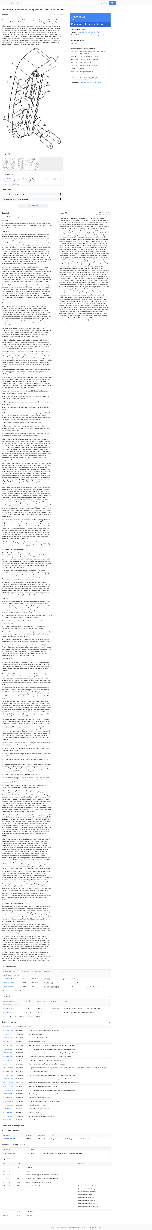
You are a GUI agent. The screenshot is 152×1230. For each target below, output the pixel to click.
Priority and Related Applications (88, 80)
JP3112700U (7, 979)
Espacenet (83, 82)
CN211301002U (8, 1086)
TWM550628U (7, 1109)
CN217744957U (8, 1068)
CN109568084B (8, 1094)
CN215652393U (8, 1075)
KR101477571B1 (8, 1064)
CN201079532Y (7, 1097)
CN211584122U (8, 1101)
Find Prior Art (91, 24)
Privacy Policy (92, 1227)
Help (100, 1227)
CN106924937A (8, 1090)
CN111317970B (8, 1060)
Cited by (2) (89, 78)
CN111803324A (8, 1045)
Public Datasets (74, 1227)
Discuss (98, 82)
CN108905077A (8, 1008)
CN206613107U (8, 1071)
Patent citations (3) (79, 78)
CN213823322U (8, 1030)
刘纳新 (79, 32)
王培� (97, 32)
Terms (83, 1227)
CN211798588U (8, 1082)
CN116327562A (8, 1105)
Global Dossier (91, 82)
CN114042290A (8, 1012)
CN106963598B (8, 1056)
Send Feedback (62, 1227)
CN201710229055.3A (9, 1139)
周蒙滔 (83, 32)
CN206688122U (8, 987)
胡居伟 (93, 32)
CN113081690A (8, 1053)
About (52, 1227)
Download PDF (78, 24)
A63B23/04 (8, 179)
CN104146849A (8, 1038)
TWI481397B (7, 1120)
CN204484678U (8, 983)
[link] (32, 180)
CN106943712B (8, 1034)
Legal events (97, 78)
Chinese (84, 29)
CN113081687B (8, 1112)
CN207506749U (8, 1079)
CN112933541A (8, 1041)
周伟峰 (88, 32)
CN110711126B (8, 1116)
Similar (101, 24)
